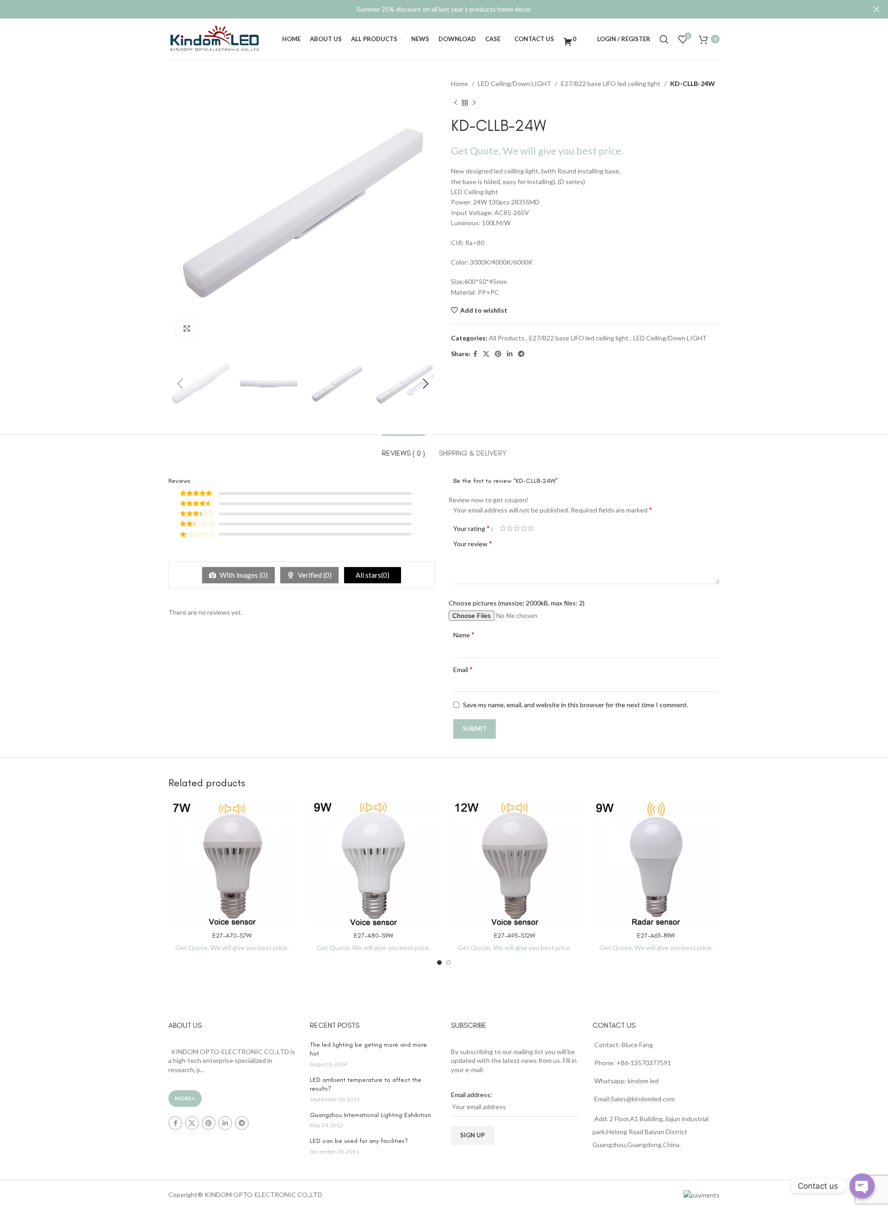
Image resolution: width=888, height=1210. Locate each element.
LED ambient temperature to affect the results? (365, 1084)
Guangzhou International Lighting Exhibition (370, 1115)
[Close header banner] (876, 9)
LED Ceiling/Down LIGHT (514, 83)
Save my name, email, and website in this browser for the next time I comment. (575, 705)
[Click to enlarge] (186, 328)
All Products (506, 338)
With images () (243, 575)
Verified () (314, 575)
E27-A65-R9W (656, 935)
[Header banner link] (430, 9)
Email (463, 669)
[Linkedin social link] (509, 354)
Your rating (471, 528)
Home (459, 83)
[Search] (664, 39)
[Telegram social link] (521, 354)
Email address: (471, 1095)
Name (464, 634)
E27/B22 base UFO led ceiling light (610, 83)
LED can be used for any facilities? (359, 1141)
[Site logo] (214, 38)
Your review (472, 543)
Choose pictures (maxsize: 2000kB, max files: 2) (517, 603)
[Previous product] (455, 102)
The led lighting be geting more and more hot (368, 1049)
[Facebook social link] (475, 354)
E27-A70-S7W (232, 935)
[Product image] (232, 863)
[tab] (403, 448)
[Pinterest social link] (498, 354)
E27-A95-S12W (514, 935)
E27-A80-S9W (373, 935)
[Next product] (474, 102)
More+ (185, 1098)
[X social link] (486, 354)
